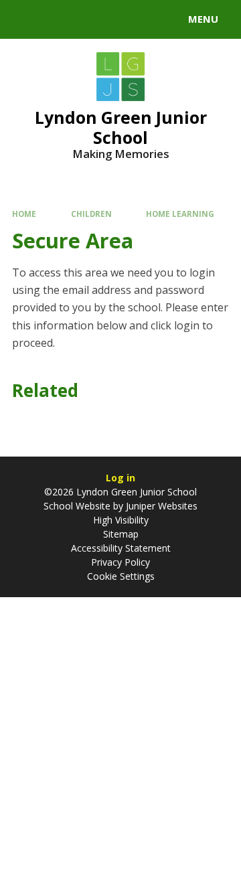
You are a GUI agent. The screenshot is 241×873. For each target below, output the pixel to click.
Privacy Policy (120, 562)
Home (24, 214)
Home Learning (180, 214)
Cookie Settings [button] (121, 576)
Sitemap (121, 534)
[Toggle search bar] (25, 19)
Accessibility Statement (121, 548)
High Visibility (121, 519)
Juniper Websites (160, 505)
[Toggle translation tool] (59, 19)
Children (91, 214)
